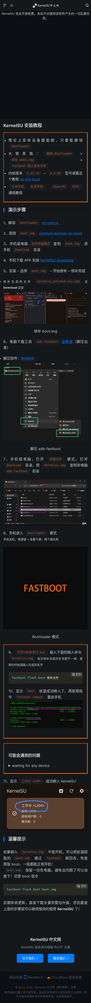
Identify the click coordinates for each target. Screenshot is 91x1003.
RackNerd (35, 977)
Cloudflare (59, 977)
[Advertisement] (45, 69)
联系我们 (61, 958)
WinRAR (27, 358)
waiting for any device (30, 765)
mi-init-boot (30, 179)
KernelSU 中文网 (45, 5)
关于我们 (30, 958)
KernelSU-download (57, 260)
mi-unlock (50, 223)
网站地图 (62, 987)
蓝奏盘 (67, 341)
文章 (73, 987)
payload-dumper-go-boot (60, 233)
